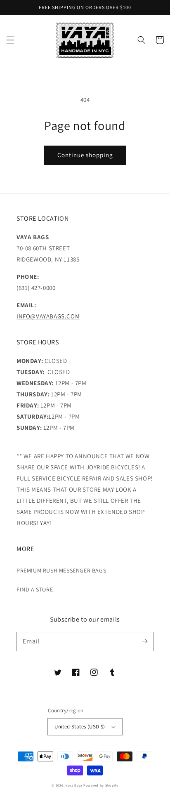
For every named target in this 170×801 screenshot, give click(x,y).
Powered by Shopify (100, 785)
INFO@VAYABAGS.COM (48, 316)
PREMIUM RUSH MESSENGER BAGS (61, 570)
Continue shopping (85, 155)
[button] (10, 40)
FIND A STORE (35, 589)
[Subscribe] (144, 641)
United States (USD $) (79, 726)
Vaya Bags (74, 785)
